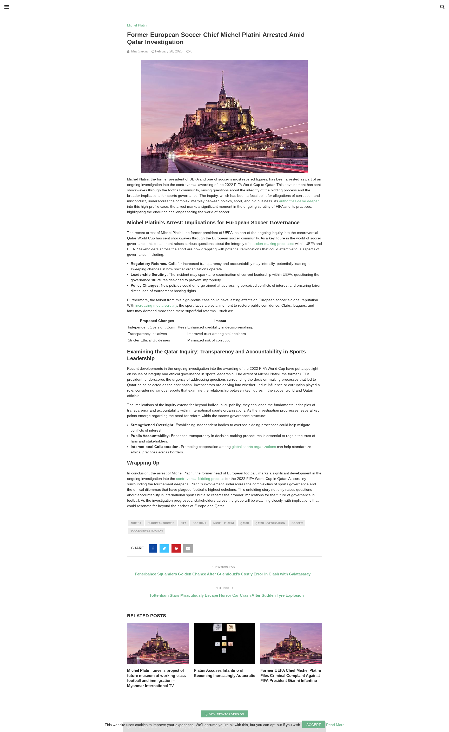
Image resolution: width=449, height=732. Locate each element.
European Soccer (161, 523)
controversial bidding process (200, 478)
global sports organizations (254, 447)
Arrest (135, 523)
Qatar (244, 523)
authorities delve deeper (299, 201)
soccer (297, 523)
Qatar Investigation (270, 523)
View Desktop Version (226, 714)
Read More (335, 725)
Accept (313, 725)
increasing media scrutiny (156, 305)
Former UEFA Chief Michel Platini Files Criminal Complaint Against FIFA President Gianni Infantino (290, 675)
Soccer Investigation (146, 530)
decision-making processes (271, 243)
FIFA (183, 523)
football (200, 523)
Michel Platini (137, 25)
